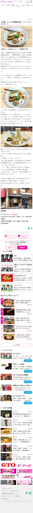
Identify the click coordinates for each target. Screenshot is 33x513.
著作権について (15, 491)
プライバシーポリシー (7, 496)
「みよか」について (7, 488)
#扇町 (27, 232)
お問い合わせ (5, 498)
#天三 (21, 232)
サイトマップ (5, 491)
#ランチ (7, 232)
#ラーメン (14, 232)
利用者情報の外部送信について (9, 493)
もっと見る (16, 345)
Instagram (15, 214)
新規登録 (22, 247)
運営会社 (17, 496)
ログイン (10, 247)
